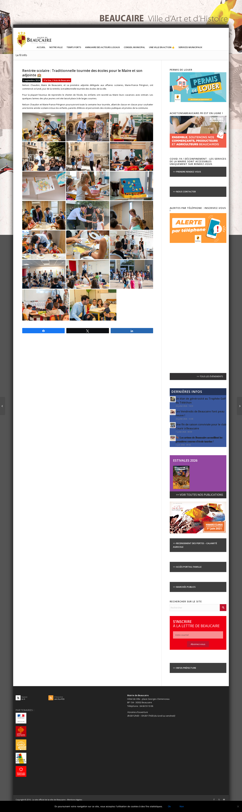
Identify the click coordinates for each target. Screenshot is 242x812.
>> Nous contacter (184, 191)
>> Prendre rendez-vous (187, 171)
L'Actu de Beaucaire (61, 80)
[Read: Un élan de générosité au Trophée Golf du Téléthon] (173, 399)
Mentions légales (74, 799)
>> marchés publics (184, 586)
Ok (169, 806)
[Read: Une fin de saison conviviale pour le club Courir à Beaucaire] (173, 425)
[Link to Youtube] (223, 799)
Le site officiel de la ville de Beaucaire (49, 799)
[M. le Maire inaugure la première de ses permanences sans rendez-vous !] (2, 406)
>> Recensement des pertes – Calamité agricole (195, 545)
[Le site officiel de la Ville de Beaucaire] (34, 39)
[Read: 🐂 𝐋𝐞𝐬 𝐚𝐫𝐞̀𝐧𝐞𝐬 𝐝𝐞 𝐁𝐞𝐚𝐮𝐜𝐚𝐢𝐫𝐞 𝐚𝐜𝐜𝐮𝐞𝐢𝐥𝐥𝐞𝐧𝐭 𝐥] (173, 438)
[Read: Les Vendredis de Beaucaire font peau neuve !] (173, 412)
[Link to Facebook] (214, 799)
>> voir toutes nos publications (199, 495)
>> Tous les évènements (210, 376)
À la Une (47, 80)
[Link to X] (218, 799)
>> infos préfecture (184, 667)
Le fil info (21, 55)
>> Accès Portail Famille (187, 566)
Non (182, 806)
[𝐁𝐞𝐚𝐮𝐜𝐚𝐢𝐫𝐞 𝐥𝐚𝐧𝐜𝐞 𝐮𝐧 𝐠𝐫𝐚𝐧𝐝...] (239, 406)
